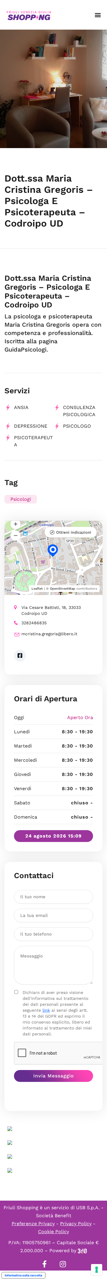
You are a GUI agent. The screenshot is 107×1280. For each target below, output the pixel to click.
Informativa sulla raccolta (23, 1275)
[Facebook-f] (44, 1264)
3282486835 (34, 622)
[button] (98, 15)
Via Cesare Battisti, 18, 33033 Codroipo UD (51, 610)
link (46, 1010)
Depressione (30, 426)
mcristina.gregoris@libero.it (49, 633)
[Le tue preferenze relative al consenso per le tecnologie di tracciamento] (96, 1269)
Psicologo (77, 426)
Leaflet (37, 589)
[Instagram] (62, 1264)
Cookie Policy (53, 1231)
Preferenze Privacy (33, 1223)
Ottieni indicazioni (73, 532)
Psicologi (20, 499)
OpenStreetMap (62, 589)
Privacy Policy (76, 1223)
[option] (53, 89)
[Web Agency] (82, 1250)
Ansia (21, 407)
